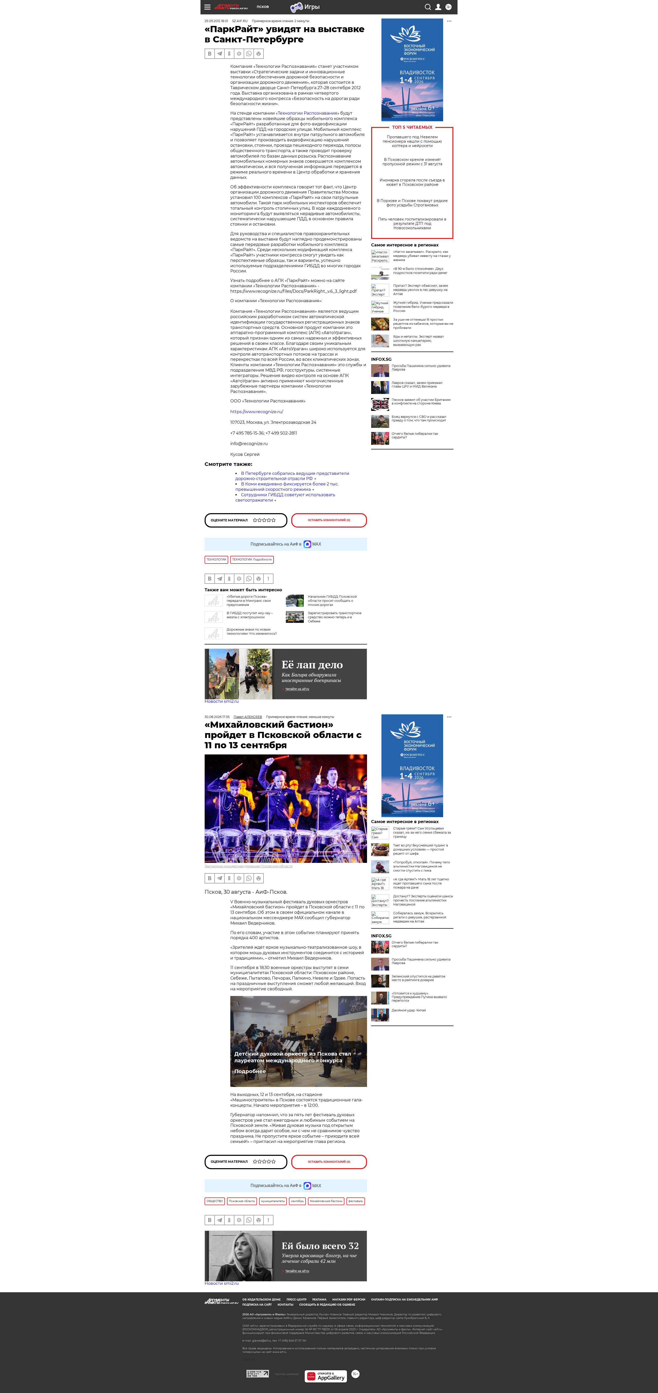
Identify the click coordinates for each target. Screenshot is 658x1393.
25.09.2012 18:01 (216, 21)
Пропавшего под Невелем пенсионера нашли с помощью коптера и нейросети (412, 141)
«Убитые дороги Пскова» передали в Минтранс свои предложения (249, 601)
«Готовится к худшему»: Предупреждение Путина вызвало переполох (419, 997)
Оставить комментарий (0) (329, 520)
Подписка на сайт (257, 1304)
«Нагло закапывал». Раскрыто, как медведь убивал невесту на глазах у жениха (422, 256)
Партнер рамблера (287, 1374)
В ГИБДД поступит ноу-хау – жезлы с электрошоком (250, 615)
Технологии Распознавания (307, 113)
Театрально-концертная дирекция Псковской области (249, 866)
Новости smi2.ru (222, 701)
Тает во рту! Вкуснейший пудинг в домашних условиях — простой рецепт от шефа (420, 849)
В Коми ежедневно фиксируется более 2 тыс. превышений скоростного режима (287, 487)
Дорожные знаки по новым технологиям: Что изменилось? (252, 631)
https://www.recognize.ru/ (256, 411)
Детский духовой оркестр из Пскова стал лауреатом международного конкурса (292, 1057)
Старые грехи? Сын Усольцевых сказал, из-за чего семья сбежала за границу (422, 832)
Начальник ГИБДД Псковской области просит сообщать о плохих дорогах (332, 601)
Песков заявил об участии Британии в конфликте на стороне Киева (421, 401)
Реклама (319, 1299)
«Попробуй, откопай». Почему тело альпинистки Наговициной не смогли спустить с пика (421, 866)
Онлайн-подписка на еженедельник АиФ (404, 1299)
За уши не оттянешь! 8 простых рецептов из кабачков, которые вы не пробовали (423, 324)
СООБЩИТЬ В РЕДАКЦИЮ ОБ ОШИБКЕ (327, 1304)
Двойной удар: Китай (409, 1010)
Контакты (285, 1304)
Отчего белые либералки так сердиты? (415, 435)
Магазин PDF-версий (348, 1299)
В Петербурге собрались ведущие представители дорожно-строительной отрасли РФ (292, 476)
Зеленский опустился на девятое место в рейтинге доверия (418, 978)
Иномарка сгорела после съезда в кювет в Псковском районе (412, 182)
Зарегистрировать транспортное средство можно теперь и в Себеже (334, 617)
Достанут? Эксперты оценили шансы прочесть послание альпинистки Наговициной (423, 900)
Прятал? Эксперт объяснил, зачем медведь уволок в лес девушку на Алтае (420, 290)
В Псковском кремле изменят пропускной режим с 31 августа (412, 162)
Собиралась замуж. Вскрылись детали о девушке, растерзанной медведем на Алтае (419, 917)
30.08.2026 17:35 (217, 717)
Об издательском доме (261, 1299)
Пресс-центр (296, 1299)
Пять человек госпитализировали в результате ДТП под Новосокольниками (412, 223)
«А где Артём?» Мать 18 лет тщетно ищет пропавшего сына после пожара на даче (421, 883)
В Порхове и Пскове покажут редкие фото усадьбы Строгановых (412, 203)
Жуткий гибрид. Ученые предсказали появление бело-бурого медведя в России (423, 307)
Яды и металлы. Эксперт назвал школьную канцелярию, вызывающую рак (418, 341)
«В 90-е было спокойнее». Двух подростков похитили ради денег (420, 271)
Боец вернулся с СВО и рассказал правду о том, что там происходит (419, 418)
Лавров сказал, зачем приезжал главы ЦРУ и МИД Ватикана (417, 384)
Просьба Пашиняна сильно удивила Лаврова (421, 367)
